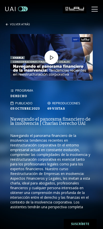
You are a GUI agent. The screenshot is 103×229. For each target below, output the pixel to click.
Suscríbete (80, 224)
